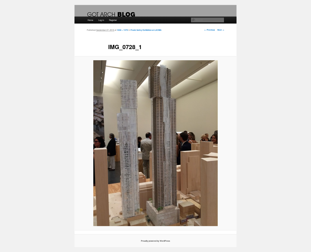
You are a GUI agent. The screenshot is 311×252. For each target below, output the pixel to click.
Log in (101, 20)
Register (113, 20)
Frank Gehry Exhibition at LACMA (146, 30)
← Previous (209, 29)
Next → (220, 29)
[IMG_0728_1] (155, 143)
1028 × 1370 (122, 30)
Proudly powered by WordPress (155, 240)
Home (90, 20)
